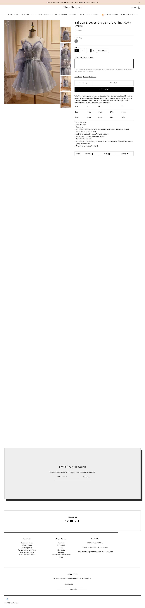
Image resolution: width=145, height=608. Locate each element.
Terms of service (27, 543)
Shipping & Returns (89, 77)
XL (94, 50)
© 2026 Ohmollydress (11, 603)
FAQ (61, 548)
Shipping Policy (27, 548)
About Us (61, 543)
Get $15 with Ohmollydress (61, 555)
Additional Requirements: (84, 57)
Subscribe (86, 477)
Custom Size (102, 50)
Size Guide (78, 77)
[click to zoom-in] (7, 23)
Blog (61, 557)
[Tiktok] (78, 521)
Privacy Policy (27, 545)
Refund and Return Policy (27, 550)
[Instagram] (75, 521)
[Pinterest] (68, 521)
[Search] (139, 2)
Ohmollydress (72, 7)
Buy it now (104, 89)
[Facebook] (64, 521)
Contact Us (61, 545)
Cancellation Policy (27, 552)
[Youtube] (71, 521)
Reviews (61, 552)
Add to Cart (113, 83)
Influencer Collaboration (27, 555)
